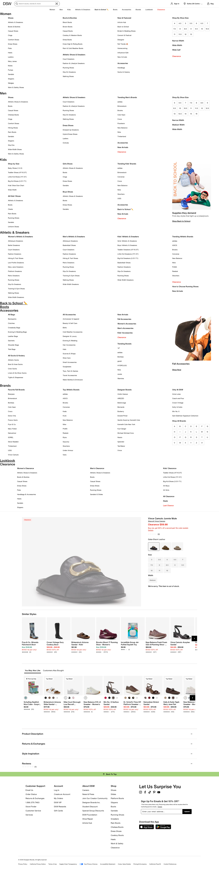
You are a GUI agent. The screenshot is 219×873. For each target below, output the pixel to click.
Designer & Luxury (70, 336)
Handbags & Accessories (26, 494)
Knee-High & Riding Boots (72, 44)
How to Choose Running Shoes (185, 286)
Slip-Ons (11, 145)
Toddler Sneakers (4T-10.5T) (128, 249)
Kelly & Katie (177, 407)
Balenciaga (121, 403)
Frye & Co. (12, 424)
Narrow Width (178, 40)
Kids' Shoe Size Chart (16, 185)
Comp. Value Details (124, 864)
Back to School (123, 26)
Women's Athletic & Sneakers (20, 236)
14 (185, 114)
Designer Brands (124, 389)
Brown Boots (67, 26)
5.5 (191, 23)
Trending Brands (124, 343)
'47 (118, 348)
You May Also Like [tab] (32, 670)
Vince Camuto (13, 454)
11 (174, 34)
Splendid (120, 441)
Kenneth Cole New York (126, 424)
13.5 (180, 114)
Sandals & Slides (96, 494)
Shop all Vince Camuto (156, 521)
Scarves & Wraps (69, 353)
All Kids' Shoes (14, 196)
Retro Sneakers (14, 275)
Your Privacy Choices (90, 864)
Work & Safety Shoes (16, 87)
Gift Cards (58, 810)
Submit (187, 811)
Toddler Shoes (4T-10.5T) (17, 172)
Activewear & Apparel (71, 319)
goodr (119, 361)
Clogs (10, 35)
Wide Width (177, 45)
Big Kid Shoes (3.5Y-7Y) (17, 181)
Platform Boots (117, 798)
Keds (64, 411)
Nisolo (119, 437)
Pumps (10, 70)
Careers (85, 790)
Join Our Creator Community (95, 798)
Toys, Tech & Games (70, 371)
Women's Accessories (126, 323)
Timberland (121, 136)
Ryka (65, 437)
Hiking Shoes (13, 128)
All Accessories (69, 314)
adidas (119, 102)
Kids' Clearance (169, 468)
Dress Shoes (12, 44)
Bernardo (120, 407)
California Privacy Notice (38, 864)
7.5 (174, 29)
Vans (64, 454)
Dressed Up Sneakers (71, 130)
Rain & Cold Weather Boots (73, 48)
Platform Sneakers (15, 271)
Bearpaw (11, 394)
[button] (40, 678)
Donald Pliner (122, 415)
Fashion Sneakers (14, 254)
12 (185, 34)
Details (150, 530)
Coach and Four (178, 398)
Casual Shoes (13, 31)
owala (119, 374)
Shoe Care (66, 358)
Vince (119, 450)
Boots (115, 9)
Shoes (10, 18)
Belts (65, 327)
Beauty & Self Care (70, 323)
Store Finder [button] (31, 806)
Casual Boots (68, 31)
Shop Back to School (181, 221)
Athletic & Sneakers (15, 22)
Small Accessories (70, 362)
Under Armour (68, 450)
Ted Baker (121, 446)
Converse (120, 177)
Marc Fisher (12, 428)
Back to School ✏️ (101, 9)
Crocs (119, 119)
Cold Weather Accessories (72, 332)
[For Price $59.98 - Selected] (153, 546)
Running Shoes (68, 67)
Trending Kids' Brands (126, 163)
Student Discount (90, 806)
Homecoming (122, 48)
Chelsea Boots (13, 115)
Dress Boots (67, 39)
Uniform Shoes (13, 226)
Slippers (11, 79)
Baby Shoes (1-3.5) (15, 168)
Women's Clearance (25, 468)
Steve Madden (13, 441)
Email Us (29, 790)
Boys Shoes (68, 191)
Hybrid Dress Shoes (70, 134)
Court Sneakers (68, 59)
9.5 (196, 29)
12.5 (207, 108)
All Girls (166, 490)
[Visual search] (57, 3)
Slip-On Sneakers (69, 72)
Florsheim (121, 123)
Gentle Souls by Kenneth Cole (128, 420)
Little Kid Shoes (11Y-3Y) (17, 177)
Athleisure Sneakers (15, 241)
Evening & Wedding (70, 340)
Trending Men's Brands (127, 97)
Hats (64, 349)
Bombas (120, 357)
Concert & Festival (124, 35)
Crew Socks (12, 368)
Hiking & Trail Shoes (15, 258)
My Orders (58, 798)
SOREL (10, 437)
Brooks (120, 110)
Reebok (175, 271)
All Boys (166, 485)
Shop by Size (13, 163)
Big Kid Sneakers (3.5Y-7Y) (127, 258)
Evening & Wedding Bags (17, 332)
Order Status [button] (31, 794)
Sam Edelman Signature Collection (185, 415)
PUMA (174, 267)
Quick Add (33, 715)
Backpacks (12, 319)
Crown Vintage (177, 403)
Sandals (11, 74)
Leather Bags (13, 336)
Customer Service (33, 810)
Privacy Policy (22, 864)
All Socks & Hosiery (16, 355)
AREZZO (120, 398)
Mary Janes (12, 61)
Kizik (64, 415)
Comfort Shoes (13, 39)
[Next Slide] (194, 638)
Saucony (66, 441)
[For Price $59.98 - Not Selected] (165, 546)
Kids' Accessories (125, 332)
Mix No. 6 (175, 411)
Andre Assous (122, 394)
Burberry (120, 411)
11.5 (180, 34)
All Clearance (168, 496)
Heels (10, 52)
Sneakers (115, 818)
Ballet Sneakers (14, 245)
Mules (10, 65)
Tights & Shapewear (15, 377)
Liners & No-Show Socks (17, 373)
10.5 (207, 29)
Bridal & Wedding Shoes (126, 31)
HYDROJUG (122, 365)
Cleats (10, 209)
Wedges (11, 83)
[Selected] (25, 697)
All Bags (11, 314)
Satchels (11, 340)
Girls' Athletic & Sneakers (127, 241)
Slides (113, 794)
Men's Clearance (97, 468)
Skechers (120, 194)
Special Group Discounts (93, 810)
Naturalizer (12, 433)
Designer (120, 39)
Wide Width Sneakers (16, 297)
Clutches (11, 323)
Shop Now (176, 369)
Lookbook (149, 9)
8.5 (185, 29)
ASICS (174, 245)
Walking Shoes (68, 76)
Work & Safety (117, 843)
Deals (165, 501)
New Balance (122, 128)
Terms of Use (52, 864)
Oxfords (66, 143)
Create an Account (62, 794)
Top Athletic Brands (71, 389)
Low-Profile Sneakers (16, 262)
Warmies (120, 378)
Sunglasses (67, 366)
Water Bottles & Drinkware (73, 379)
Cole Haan (121, 115)
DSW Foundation (89, 814)
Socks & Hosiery (123, 72)
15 (191, 114)
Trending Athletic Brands (182, 236)
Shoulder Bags (13, 345)
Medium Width (178, 124)
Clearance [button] (161, 9)
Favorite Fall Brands (16, 389)
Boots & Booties (14, 26)
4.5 (180, 23)
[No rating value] (153, 534)
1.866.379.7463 (32, 802)
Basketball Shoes (69, 245)
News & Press (88, 794)
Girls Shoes (67, 163)
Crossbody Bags (14, 327)
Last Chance (168, 505)
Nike (119, 132)
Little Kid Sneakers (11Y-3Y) (127, 254)
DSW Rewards (60, 806)
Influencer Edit (122, 52)
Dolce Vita (12, 415)
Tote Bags (11, 349)
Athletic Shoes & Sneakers (74, 54)
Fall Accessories (124, 319)
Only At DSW (177, 389)
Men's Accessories (125, 328)
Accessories (122, 142)
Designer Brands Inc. (91, 802)
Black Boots (67, 22)
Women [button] (52, 9)
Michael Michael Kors (125, 433)
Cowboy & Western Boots (72, 35)
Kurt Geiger (121, 428)
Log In (56, 790)
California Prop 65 (155, 864)
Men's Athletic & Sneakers (74, 236)
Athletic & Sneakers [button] (82, 9)
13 (191, 34)
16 (196, 114)
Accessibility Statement (107, 864)
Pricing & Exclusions (140, 864)
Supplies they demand (184, 213)
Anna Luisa (176, 394)
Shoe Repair (87, 818)
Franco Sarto (13, 420)
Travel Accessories (70, 375)
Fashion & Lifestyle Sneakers (74, 63)
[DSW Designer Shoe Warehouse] (7, 3)
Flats (10, 48)
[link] (33, 646)
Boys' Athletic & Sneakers (127, 245)
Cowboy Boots (117, 835)
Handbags (121, 67)
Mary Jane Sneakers (15, 267)
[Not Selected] (45, 697)
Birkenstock (121, 106)
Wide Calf (176, 49)
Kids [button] (69, 9)
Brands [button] (138, 9)
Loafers (10, 57)
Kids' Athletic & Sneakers (128, 236)
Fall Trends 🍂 (122, 44)
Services (29, 814)
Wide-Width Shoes (15, 149)
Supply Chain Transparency (68, 864)
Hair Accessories (69, 345)
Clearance (176, 56)
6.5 (202, 23)
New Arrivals (122, 57)
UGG (119, 198)
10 (202, 29)
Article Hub (121, 22)
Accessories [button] (126, 9)
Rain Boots (12, 132)
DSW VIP (57, 802)
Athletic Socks (13, 360)
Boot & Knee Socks (15, 364)
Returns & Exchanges (35, 798)
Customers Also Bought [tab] (53, 670)
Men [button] (61, 9)
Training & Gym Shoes (16, 288)
